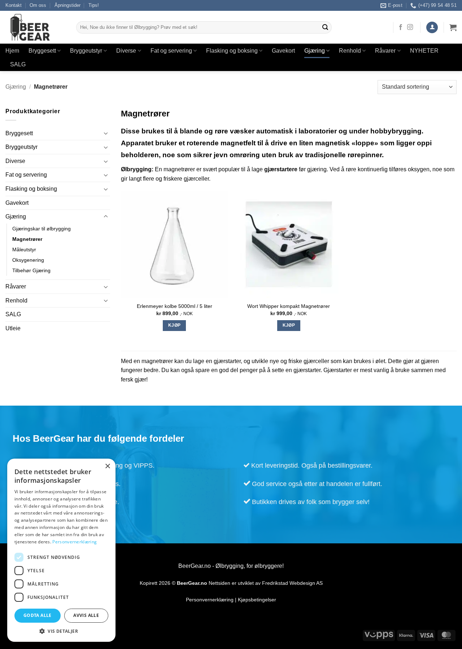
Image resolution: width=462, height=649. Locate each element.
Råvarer (385, 51)
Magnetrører (27, 239)
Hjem (12, 51)
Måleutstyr (24, 249)
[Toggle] (105, 133)
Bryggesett (42, 51)
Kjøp (174, 325)
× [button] (107, 466)
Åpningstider (67, 5)
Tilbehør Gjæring (31, 270)
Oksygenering (28, 260)
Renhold (350, 51)
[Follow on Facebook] (401, 27)
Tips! (93, 5)
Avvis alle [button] (86, 615)
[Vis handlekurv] (453, 27)
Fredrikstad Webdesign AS (292, 583)
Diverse (126, 51)
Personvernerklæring (210, 599)
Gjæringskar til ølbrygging (41, 228)
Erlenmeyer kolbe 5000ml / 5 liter (174, 306)
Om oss (38, 5)
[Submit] (325, 27)
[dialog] (61, 550)
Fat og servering (171, 51)
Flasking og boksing (232, 51)
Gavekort (283, 51)
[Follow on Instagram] (410, 27)
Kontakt (13, 5)
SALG (18, 64)
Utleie (13, 328)
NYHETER (424, 51)
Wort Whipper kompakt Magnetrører (288, 306)
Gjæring (314, 51)
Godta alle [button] (37, 615)
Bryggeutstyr (86, 51)
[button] (432, 28)
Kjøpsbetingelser (257, 599)
